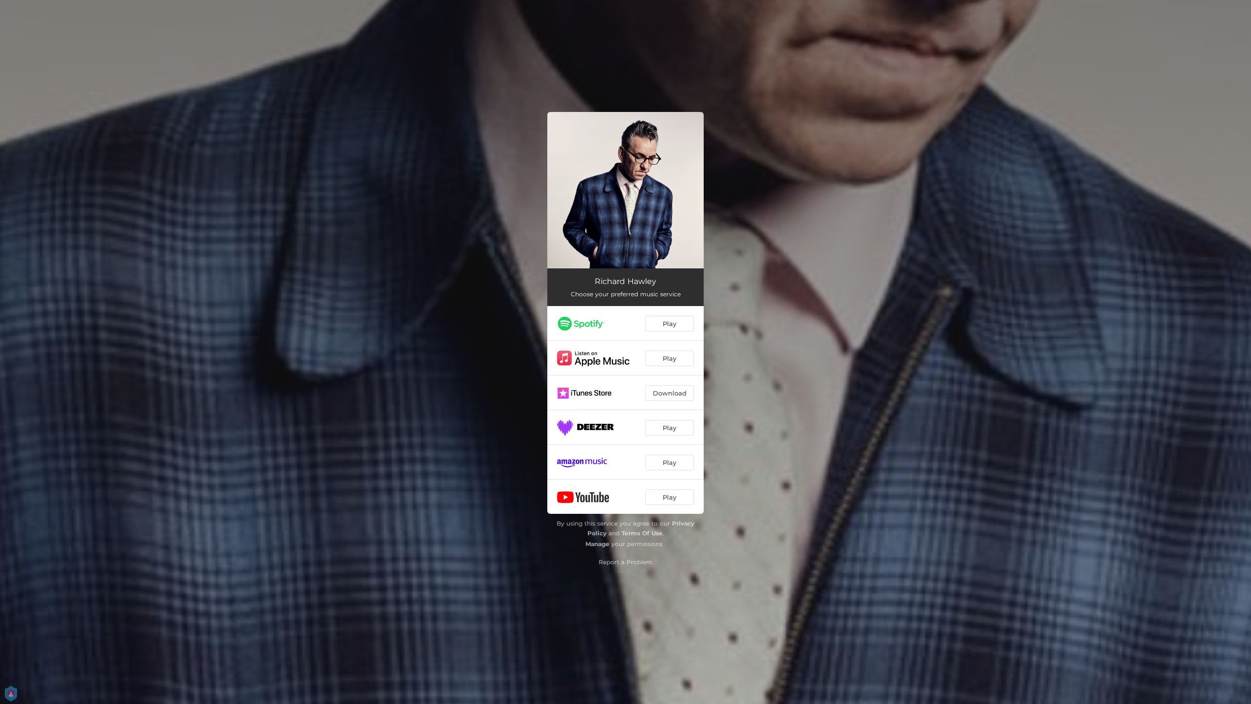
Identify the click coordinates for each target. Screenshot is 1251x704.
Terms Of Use (642, 533)
